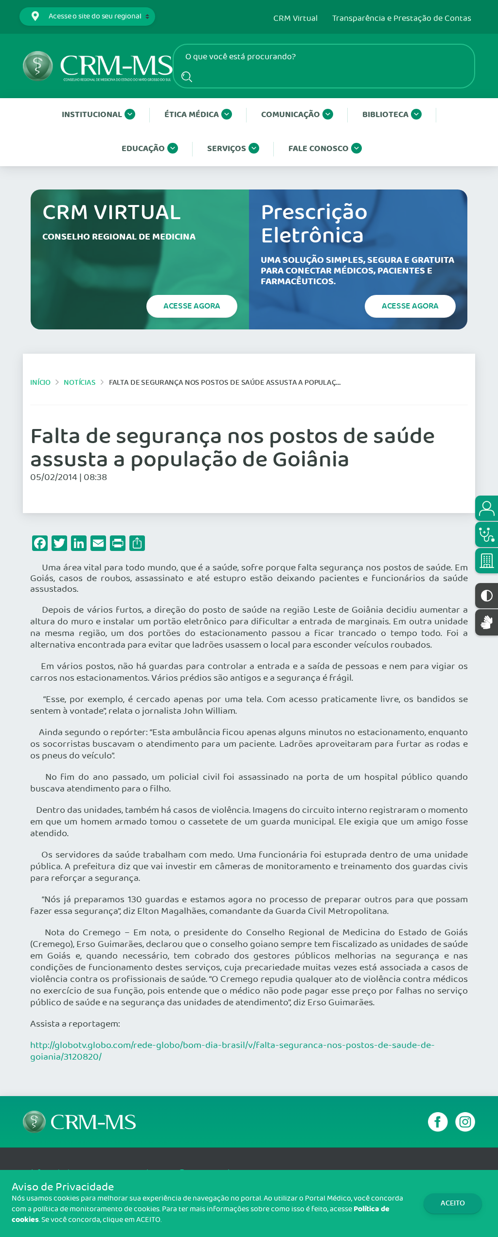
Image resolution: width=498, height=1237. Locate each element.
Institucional (92, 115)
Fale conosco (318, 149)
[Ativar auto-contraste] (486, 595)
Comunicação (290, 115)
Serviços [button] (226, 149)
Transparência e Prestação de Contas (401, 19)
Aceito (453, 1203)
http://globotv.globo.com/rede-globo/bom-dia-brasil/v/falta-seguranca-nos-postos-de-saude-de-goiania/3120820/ (232, 1051)
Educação (143, 149)
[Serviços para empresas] (486, 560)
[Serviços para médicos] (486, 534)
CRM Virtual (295, 19)
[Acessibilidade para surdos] (486, 622)
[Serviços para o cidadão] (486, 508)
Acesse (191, 306)
